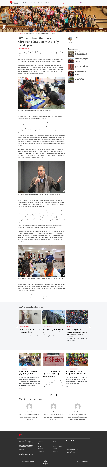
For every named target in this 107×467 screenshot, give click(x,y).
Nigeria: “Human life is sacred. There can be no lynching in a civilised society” (28, 373)
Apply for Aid (55, 2)
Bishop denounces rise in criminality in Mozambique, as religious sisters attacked (76, 373)
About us (25, 2)
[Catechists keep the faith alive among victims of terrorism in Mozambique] (71, 60)
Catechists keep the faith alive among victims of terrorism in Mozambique (81, 60)
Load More (53, 395)
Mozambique (73, 369)
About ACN (40, 441)
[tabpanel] (30, 325)
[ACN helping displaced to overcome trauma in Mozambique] (71, 80)
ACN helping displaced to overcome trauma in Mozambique (80, 79)
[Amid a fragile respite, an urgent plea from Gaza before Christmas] (71, 73)
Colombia (26, 326)
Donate (61, 2)
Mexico (72, 326)
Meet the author (72, 42)
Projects (30, 2)
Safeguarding (55, 451)
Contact (54, 441)
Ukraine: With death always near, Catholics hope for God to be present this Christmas (81, 53)
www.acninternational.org (28, 461)
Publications (48, 2)
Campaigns (40, 2)
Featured (23, 33)
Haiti (48, 326)
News (35, 2)
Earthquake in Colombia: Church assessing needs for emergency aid (30, 330)
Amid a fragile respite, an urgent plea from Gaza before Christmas (81, 73)
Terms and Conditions (57, 446)
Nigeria (25, 369)
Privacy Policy (56, 448)
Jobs (54, 443)
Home (19, 33)
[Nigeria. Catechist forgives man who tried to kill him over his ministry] (71, 67)
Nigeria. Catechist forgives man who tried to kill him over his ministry (81, 66)
